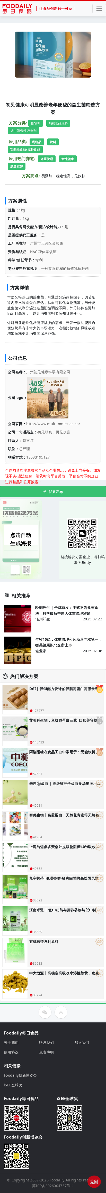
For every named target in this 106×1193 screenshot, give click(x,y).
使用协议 (11, 1052)
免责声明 (46, 1052)
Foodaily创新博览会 (20, 1075)
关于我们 (11, 1042)
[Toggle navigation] (99, 8)
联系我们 (46, 1042)
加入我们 (82, 1042)
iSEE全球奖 (13, 1085)
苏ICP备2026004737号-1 (53, 1185)
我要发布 (56, 491)
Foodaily (57, 1180)
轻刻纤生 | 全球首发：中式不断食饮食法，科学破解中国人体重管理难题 (66, 610)
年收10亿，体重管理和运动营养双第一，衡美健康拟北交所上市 (68, 642)
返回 (94, 1182)
